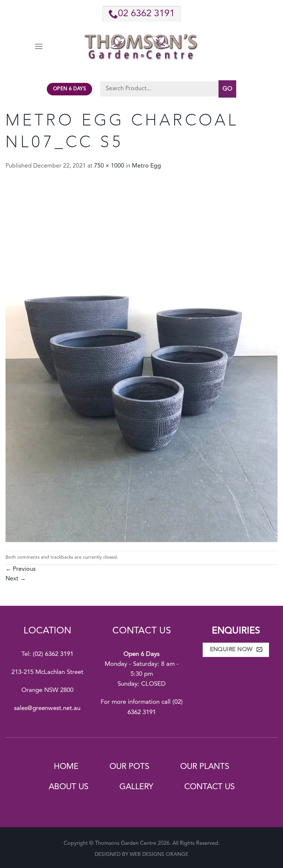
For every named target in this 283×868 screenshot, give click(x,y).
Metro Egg (146, 166)
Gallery (136, 787)
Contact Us (209, 787)
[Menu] (38, 46)
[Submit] (227, 89)
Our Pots (129, 767)
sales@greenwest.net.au (47, 708)
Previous (21, 569)
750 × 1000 (109, 166)
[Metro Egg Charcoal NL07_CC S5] (141, 361)
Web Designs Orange (159, 854)
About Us (68, 787)
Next (16, 579)
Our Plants (204, 767)
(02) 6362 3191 (53, 654)
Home (66, 767)
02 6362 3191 (146, 13)
